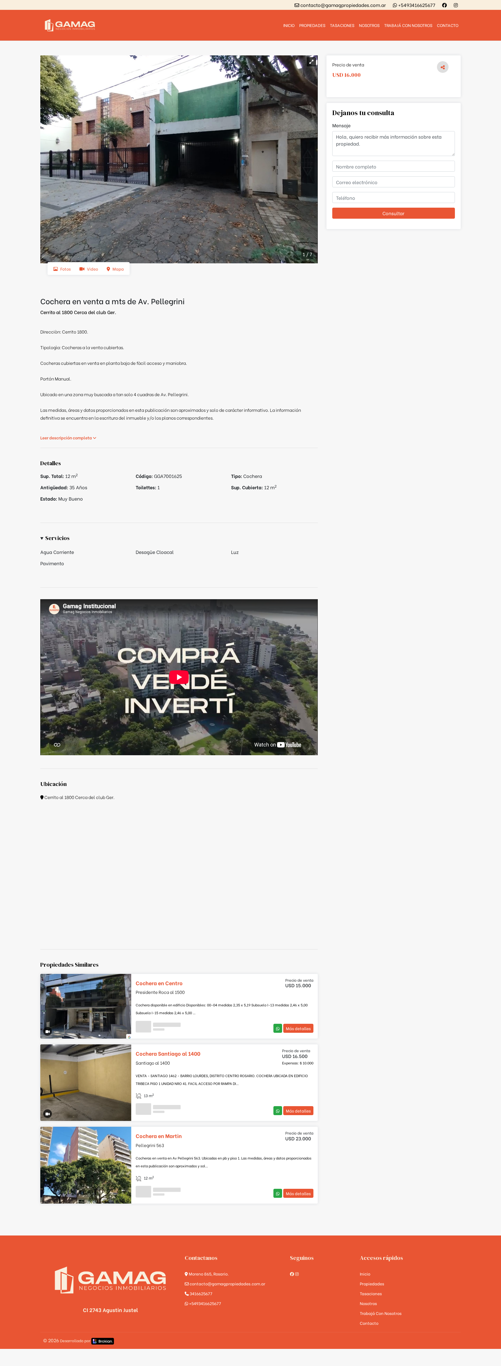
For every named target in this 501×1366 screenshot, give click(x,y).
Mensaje (341, 125)
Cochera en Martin (159, 1135)
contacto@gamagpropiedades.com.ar (342, 4)
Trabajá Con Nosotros (408, 25)
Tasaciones (342, 25)
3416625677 (200, 1293)
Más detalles (298, 1028)
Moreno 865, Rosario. (208, 1274)
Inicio (289, 25)
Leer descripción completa (66, 437)
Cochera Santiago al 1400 (168, 1053)
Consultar (393, 213)
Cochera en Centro (159, 983)
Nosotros (369, 25)
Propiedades (312, 25)
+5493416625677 (416, 4)
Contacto (447, 25)
